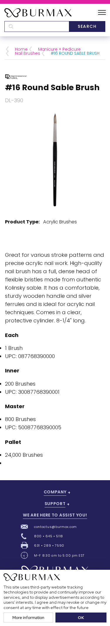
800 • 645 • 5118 (48, 536)
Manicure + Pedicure (59, 49)
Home (21, 49)
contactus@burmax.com (55, 526)
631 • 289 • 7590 (49, 545)
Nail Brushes (27, 53)
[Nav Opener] (102, 12)
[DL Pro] (16, 76)
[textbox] (36, 26)
